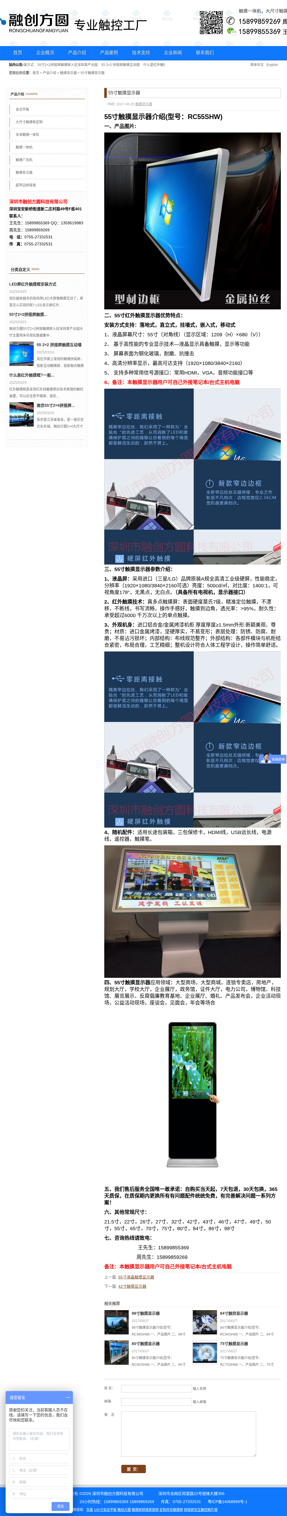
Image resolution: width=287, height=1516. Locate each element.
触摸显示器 (68, 73)
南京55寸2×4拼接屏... (56, 405)
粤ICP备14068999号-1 (227, 1501)
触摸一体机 (24, 147)
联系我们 (205, 52)
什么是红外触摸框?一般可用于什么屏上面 (164, 65)
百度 (89, 1510)
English (272, 65)
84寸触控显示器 (234, 1313)
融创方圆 (124, 1510)
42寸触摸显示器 (132, 1286)
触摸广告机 (24, 160)
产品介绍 (77, 52)
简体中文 (257, 65)
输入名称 (199, 1389)
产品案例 (109, 52)
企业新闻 (173, 52)
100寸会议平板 (105, 1510)
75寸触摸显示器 (234, 1343)
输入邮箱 (199, 1402)
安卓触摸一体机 (27, 135)
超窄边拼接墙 (26, 185)
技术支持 (141, 52)
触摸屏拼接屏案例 (145, 1510)
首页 (17, 52)
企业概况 (45, 52)
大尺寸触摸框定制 (29, 122)
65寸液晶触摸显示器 (136, 1277)
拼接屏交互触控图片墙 (200, 1510)
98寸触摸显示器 (146, 1313)
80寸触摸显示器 (146, 1343)
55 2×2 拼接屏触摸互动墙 (109, 65)
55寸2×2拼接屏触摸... (28, 314)
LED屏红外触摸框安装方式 (32, 284)
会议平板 (22, 109)
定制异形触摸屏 (171, 1510)
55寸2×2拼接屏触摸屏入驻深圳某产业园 (56, 65)
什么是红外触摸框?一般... (31, 375)
